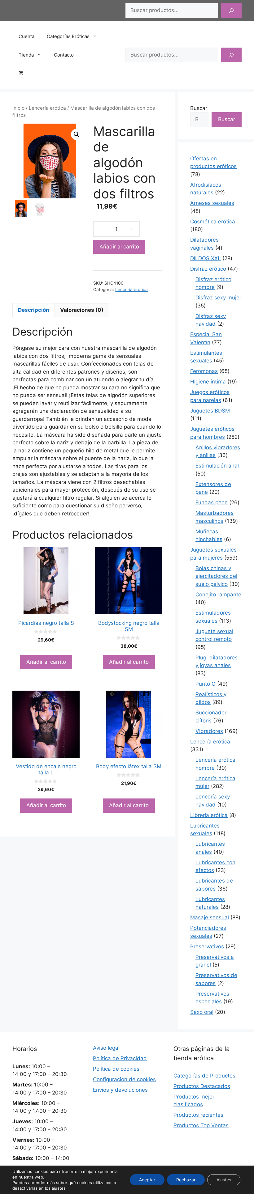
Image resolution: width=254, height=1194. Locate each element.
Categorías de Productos (204, 1076)
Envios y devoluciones (120, 1090)
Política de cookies (116, 1069)
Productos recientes (198, 1115)
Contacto (64, 55)
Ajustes (224, 1179)
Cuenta (26, 36)
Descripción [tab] (33, 310)
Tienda (26, 55)
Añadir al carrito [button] (46, 662)
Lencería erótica (47, 108)
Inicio (18, 108)
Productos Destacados (201, 1086)
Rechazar (185, 1179)
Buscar (198, 108)
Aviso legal (106, 1048)
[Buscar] (231, 10)
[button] (76, 134)
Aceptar (147, 1179)
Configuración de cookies (124, 1079)
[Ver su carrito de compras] (24, 73)
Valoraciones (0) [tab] (81, 310)
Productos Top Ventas (201, 1125)
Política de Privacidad (120, 1058)
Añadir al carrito (119, 246)
